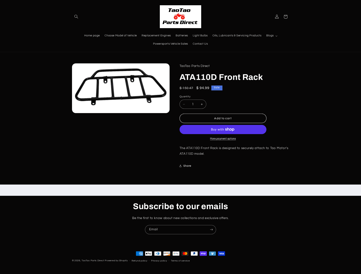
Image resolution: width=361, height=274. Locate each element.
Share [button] (187, 165)
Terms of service (180, 261)
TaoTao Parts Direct (93, 261)
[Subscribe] (211, 229)
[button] (76, 16)
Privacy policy (159, 261)
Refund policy (139, 261)
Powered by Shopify (116, 261)
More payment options (223, 138)
